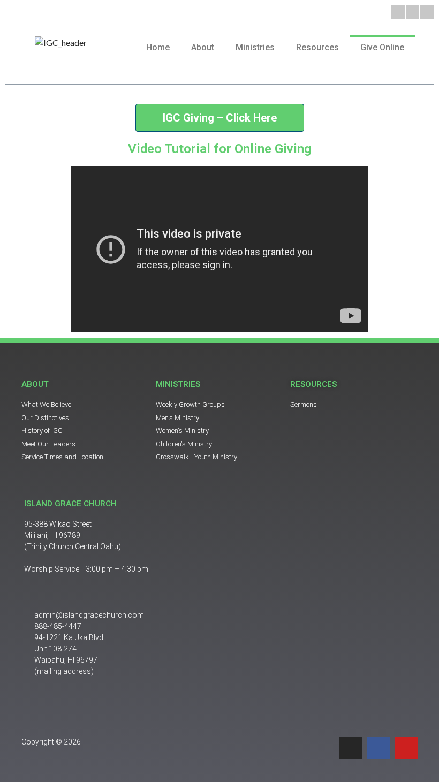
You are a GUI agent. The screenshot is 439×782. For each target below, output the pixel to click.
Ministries (255, 47)
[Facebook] (413, 12)
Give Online (382, 47)
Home (158, 47)
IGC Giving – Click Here (220, 117)
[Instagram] (398, 12)
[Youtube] (427, 12)
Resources (317, 47)
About (202, 47)
